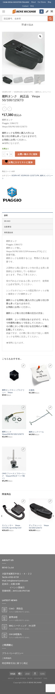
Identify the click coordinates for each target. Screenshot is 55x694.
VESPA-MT (6, 92)
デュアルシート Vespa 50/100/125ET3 (39, 526)
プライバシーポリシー (12, 653)
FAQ (32, 6)
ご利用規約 (6, 658)
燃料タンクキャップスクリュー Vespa (13, 391)
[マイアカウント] (41, 11)
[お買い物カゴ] (51, 11)
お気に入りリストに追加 (20, 162)
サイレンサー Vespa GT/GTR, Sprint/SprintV (11, 526)
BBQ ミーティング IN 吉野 (22, 625)
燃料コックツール (36, 432)
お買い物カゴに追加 (27, 154)
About (33, 2)
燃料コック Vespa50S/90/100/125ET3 (13, 433)
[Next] (53, 521)
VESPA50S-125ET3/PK (23, 92)
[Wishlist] (47, 11)
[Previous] (2, 521)
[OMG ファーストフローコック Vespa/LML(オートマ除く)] (14, 459)
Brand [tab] (7, 221)
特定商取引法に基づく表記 (15, 663)
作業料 (31, 390)
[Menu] (3, 11)
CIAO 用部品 (16, 608)
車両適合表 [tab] (8, 232)
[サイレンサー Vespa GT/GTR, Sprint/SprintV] (14, 510)
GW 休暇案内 (15, 634)
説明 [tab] (6, 215)
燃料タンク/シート (43, 92)
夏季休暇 (13, 617)
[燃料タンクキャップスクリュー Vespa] (14, 375)
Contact (25, 6)
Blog (49, 2)
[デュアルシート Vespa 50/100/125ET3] (41, 510)
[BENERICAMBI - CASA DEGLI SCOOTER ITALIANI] (24, 11)
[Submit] (50, 18)
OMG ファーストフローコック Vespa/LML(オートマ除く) (14, 475)
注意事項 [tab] (7, 227)
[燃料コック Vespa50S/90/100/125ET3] (14, 417)
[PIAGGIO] (12, 194)
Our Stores (42, 2)
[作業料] (41, 375)
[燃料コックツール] (41, 417)
